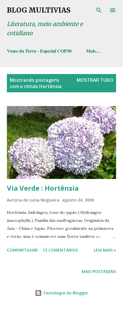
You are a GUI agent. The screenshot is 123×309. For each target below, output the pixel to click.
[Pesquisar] (99, 10)
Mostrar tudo (95, 80)
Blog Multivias (38, 10)
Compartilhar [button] (22, 250)
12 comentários (60, 250)
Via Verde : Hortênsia (43, 188)
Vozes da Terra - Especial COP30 (39, 50)
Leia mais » (105, 250)
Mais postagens (99, 271)
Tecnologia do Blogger (65, 293)
